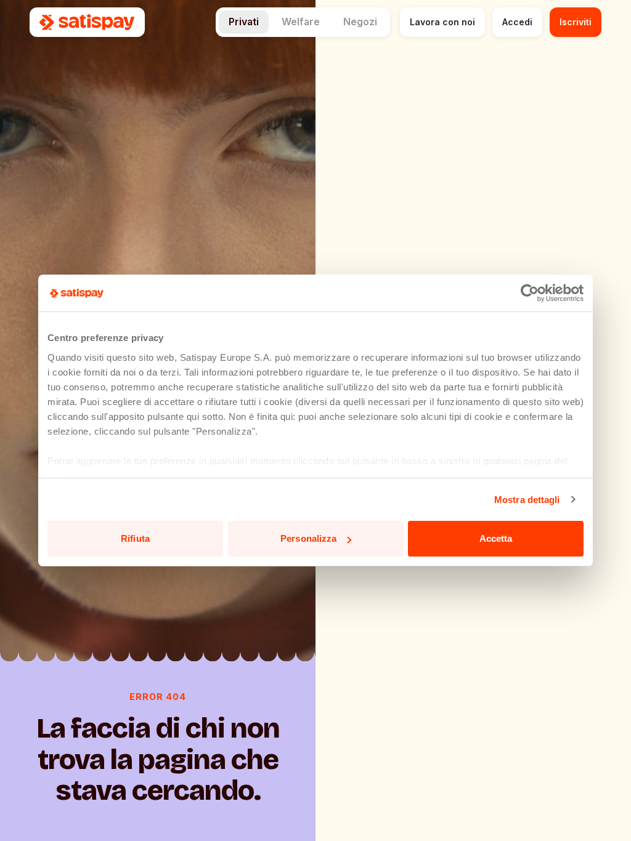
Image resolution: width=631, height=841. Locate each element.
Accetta (496, 538)
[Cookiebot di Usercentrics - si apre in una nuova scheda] (530, 293)
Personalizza (308, 538)
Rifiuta (135, 538)
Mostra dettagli (527, 499)
